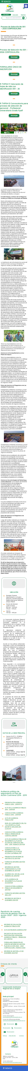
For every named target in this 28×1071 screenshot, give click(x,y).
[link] (26, 6)
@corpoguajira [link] (10, 1023)
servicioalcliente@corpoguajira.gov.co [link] (12, 1062)
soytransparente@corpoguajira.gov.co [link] (12, 1017)
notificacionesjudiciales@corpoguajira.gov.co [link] (14, 1020)
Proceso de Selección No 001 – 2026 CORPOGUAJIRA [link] (13, 28)
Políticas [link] (5, 1035)
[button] (24, 8)
